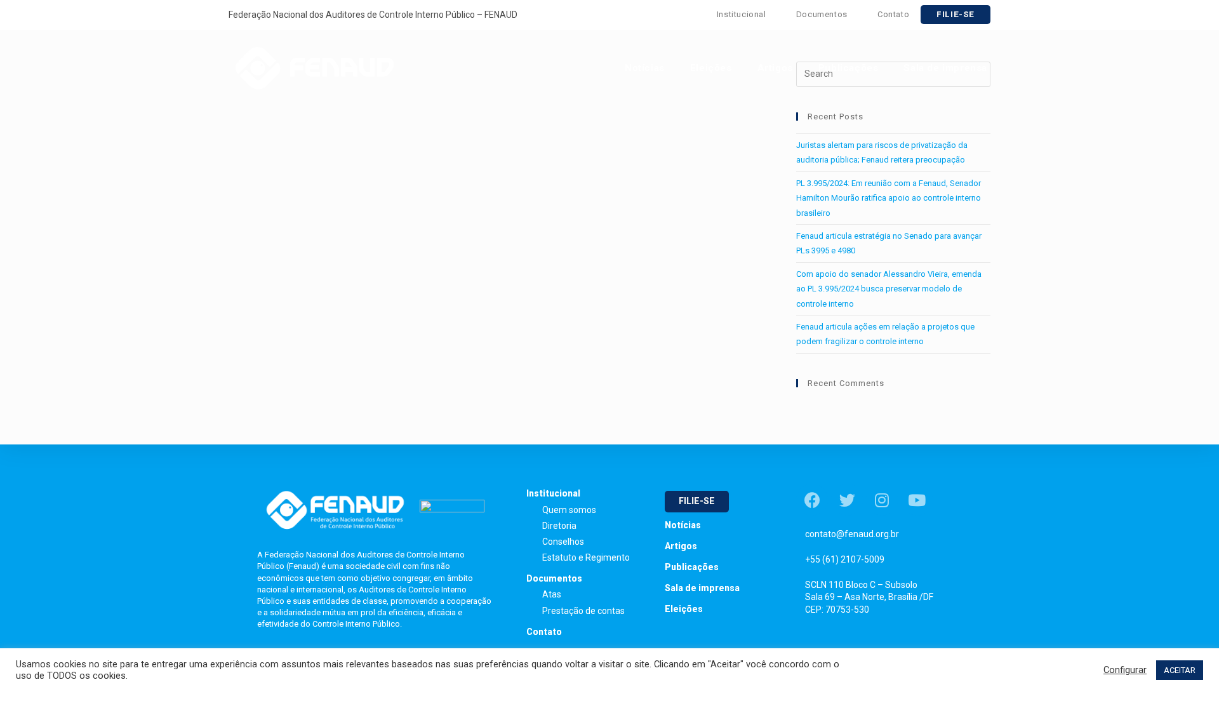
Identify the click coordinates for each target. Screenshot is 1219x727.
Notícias (683, 525)
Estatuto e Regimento (586, 557)
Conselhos (563, 542)
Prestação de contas (583, 611)
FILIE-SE (955, 14)
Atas (551, 594)
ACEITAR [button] (1180, 670)
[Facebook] (812, 500)
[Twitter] (847, 500)
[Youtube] (917, 500)
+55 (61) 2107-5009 (844, 559)
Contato (893, 14)
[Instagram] (882, 500)
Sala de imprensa (702, 588)
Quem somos (569, 510)
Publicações (692, 567)
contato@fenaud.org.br (852, 534)
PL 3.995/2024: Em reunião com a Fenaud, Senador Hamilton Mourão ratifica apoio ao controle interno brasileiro (888, 198)
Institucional (742, 14)
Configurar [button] (1125, 670)
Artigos (681, 546)
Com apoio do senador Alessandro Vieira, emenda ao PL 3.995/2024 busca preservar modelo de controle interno (889, 289)
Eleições (684, 609)
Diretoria (559, 526)
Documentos (823, 14)
